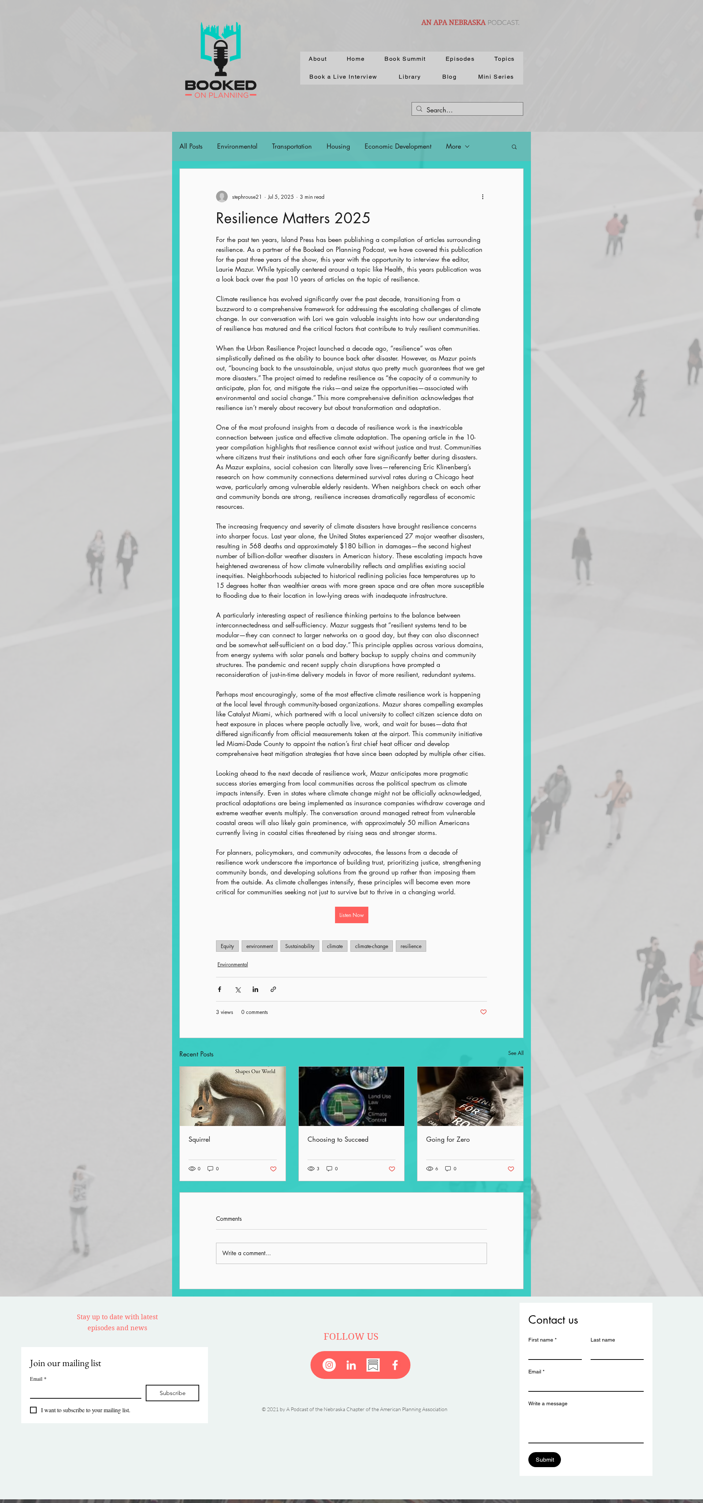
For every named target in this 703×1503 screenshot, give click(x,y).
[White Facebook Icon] (395, 1365)
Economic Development (398, 146)
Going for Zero (448, 1139)
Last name (603, 1340)
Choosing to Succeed (338, 1139)
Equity (227, 946)
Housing (338, 146)
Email (38, 1379)
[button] (514, 146)
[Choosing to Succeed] (352, 1096)
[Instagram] (329, 1365)
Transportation (292, 146)
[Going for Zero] (470, 1096)
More (453, 146)
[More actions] (482, 196)
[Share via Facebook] (219, 989)
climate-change (371, 946)
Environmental (237, 146)
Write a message (548, 1403)
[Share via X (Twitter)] (237, 989)
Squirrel (199, 1139)
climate (335, 946)
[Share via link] (273, 989)
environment (259, 946)
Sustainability (300, 946)
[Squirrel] (233, 1096)
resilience (411, 946)
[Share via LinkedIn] (255, 989)
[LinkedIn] (351, 1365)
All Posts (190, 146)
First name (542, 1340)
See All (516, 1052)
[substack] (373, 1365)
